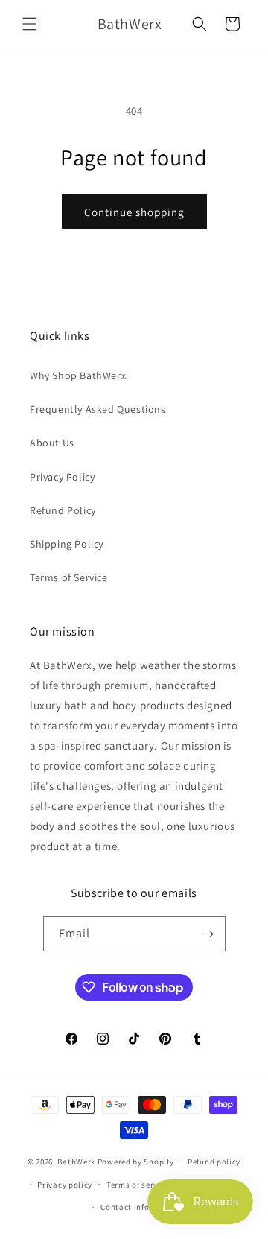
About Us (52, 442)
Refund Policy (63, 510)
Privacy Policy (62, 477)
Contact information (140, 1207)
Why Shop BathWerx (78, 375)
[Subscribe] (208, 933)
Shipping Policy (66, 544)
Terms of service (137, 1184)
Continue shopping (134, 212)
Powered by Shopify (136, 1161)
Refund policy (214, 1161)
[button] (29, 23)
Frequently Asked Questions (98, 409)
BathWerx (76, 1161)
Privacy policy (64, 1184)
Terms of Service (69, 577)
